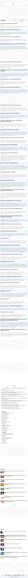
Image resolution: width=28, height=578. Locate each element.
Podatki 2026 (3, 469)
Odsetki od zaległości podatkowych (6, 421)
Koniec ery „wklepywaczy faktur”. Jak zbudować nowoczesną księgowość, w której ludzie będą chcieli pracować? (13, 389)
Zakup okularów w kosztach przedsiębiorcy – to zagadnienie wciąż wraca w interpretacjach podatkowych (13, 396)
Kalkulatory (4, 411)
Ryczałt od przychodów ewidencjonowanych (7, 437)
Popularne (7, 387)
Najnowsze (14, 387)
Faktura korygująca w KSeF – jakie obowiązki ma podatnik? (9, 402)
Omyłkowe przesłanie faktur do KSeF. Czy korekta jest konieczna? (9, 403)
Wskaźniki (4, 432)
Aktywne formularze (6, 425)
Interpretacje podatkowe (5, 443)
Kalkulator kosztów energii (5, 418)
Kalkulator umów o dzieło (5, 417)
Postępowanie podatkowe (5, 427)
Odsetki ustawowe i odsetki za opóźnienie (7, 433)
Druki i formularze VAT (4, 429)
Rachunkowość (4, 426)
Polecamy (2, 529)
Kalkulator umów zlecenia (5, 416)
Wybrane (21, 387)
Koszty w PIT (3, 436)
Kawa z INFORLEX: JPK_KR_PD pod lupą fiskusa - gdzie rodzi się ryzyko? (11, 408)
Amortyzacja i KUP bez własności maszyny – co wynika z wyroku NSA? (10, 407)
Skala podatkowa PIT (4, 435)
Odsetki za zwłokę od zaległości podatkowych (7, 434)
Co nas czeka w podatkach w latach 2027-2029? (7, 390)
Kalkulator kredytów (4, 419)
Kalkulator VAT (3, 420)
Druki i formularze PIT (4, 428)
